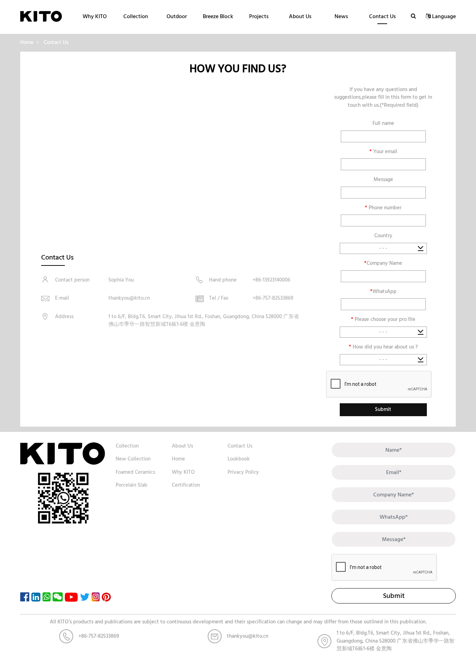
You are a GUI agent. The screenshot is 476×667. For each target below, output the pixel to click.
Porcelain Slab (131, 485)
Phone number (383, 208)
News (341, 16)
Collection (135, 16)
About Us (300, 16)
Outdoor (177, 16)
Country (383, 236)
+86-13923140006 (271, 280)
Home (26, 42)
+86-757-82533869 (273, 298)
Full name (383, 124)
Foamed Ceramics (135, 472)
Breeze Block (218, 16)
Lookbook (239, 459)
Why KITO (95, 16)
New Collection (133, 459)
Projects (259, 16)
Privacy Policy (243, 472)
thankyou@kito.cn (129, 298)
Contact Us (382, 16)
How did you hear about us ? (383, 347)
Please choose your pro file (383, 320)
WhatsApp (383, 292)
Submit (383, 409)
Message (383, 180)
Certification (186, 485)
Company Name (383, 264)
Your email (383, 152)
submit (394, 595)
